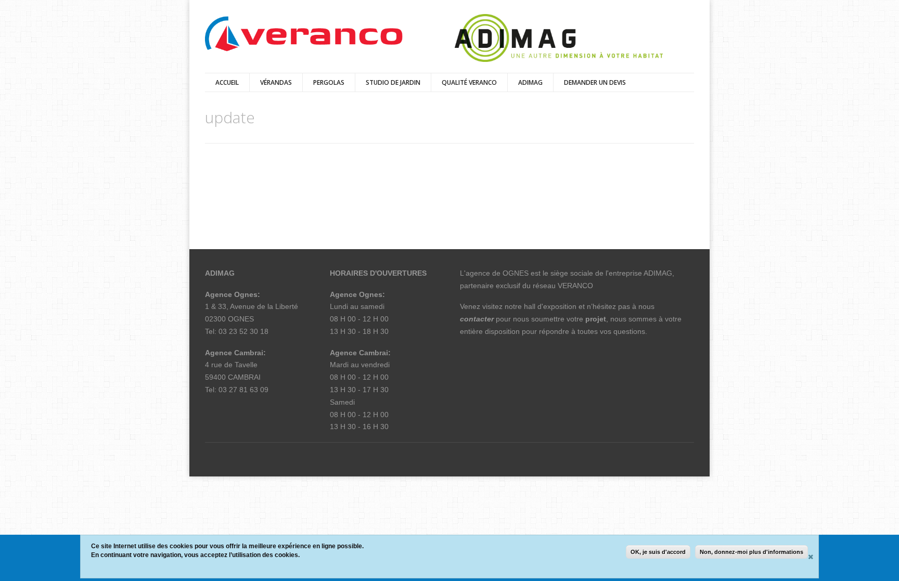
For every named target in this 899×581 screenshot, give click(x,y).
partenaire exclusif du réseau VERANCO (526, 285)
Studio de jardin (393, 82)
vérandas (276, 82)
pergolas (328, 82)
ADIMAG (530, 82)
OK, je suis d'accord (658, 552)
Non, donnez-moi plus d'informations (751, 552)
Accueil (227, 82)
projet (595, 319)
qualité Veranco (469, 82)
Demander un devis (595, 82)
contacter (477, 319)
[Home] (304, 34)
